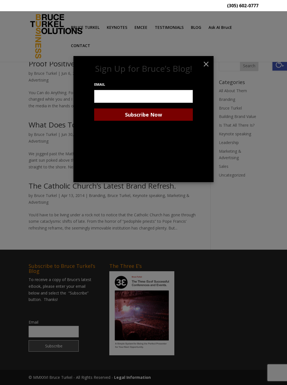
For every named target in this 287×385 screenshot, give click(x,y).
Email (99, 84)
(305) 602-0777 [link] (242, 6)
